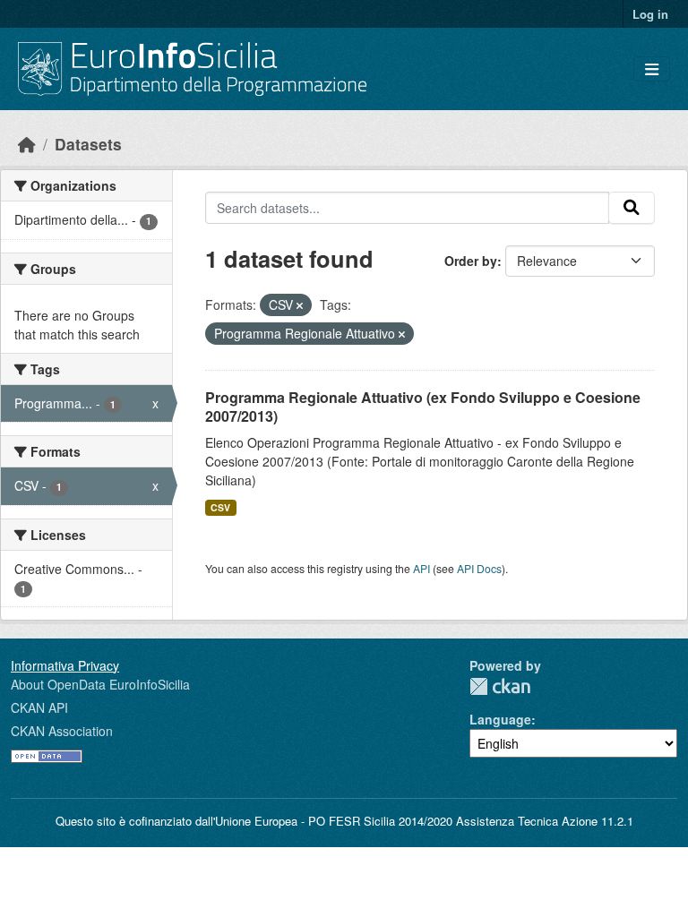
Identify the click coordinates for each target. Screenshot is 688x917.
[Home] (27, 144)
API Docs (479, 568)
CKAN (499, 686)
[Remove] (300, 305)
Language (500, 719)
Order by (470, 261)
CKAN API (39, 707)
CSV (220, 507)
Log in (650, 13)
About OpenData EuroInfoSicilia (100, 684)
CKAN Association (62, 731)
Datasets (88, 144)
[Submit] (631, 208)
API (421, 568)
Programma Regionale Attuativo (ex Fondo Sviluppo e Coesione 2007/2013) (423, 406)
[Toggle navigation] (651, 69)
